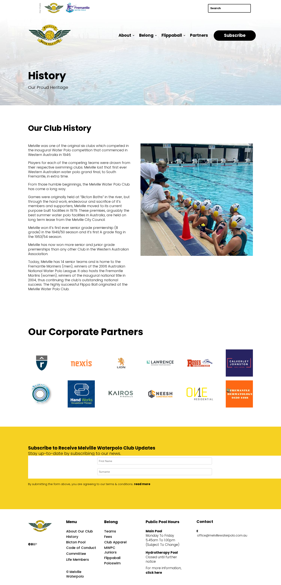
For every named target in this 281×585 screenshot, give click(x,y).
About (125, 35)
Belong (146, 35)
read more (142, 484)
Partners (199, 35)
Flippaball (172, 35)
